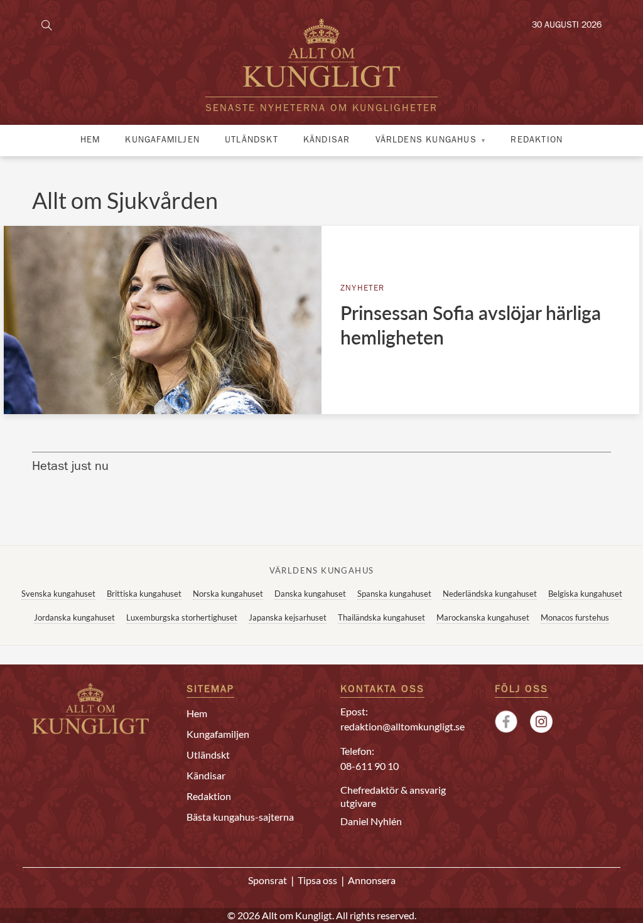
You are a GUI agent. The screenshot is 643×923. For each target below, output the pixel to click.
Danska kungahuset (310, 594)
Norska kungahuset (228, 594)
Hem (90, 140)
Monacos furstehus (575, 617)
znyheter (362, 289)
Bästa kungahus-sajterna (240, 817)
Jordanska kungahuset (74, 617)
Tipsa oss (317, 880)
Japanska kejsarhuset (288, 617)
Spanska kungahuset (394, 594)
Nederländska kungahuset (490, 594)
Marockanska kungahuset (482, 617)
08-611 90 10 (369, 766)
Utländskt (251, 140)
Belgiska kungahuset (585, 594)
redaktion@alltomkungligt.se (402, 726)
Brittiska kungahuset (144, 594)
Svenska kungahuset (58, 594)
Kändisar (326, 140)
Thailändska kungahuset (381, 617)
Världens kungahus (426, 140)
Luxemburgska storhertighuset (181, 617)
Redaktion (537, 140)
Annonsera (372, 880)
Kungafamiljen (162, 140)
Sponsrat (267, 880)
